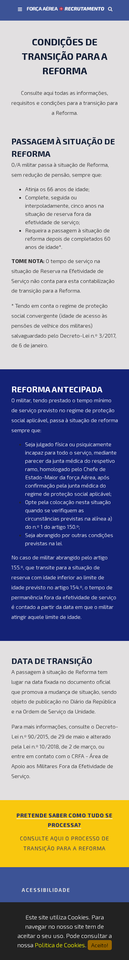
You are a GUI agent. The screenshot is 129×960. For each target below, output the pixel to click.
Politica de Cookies (60, 945)
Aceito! (99, 945)
